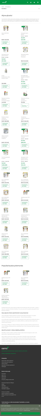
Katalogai (4, 385)
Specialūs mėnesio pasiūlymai (8, 365)
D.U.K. (3, 396)
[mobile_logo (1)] (4, 1)
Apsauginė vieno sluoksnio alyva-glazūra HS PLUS (24, 158)
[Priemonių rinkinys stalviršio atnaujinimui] (25, 93)
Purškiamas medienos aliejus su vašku (25, 118)
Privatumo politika (5, 391)
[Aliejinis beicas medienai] (6, 229)
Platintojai (4, 376)
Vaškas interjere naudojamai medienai (5, 137)
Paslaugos (4, 366)
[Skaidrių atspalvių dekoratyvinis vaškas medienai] (6, 210)
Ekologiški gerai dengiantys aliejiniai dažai (25, 77)
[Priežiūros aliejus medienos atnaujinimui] (6, 112)
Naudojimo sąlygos (6, 388)
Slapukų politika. (27, 410)
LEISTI (20, 413)
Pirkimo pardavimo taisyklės (8, 393)
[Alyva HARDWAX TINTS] (6, 28)
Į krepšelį (24, 105)
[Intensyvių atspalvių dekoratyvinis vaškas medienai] (25, 210)
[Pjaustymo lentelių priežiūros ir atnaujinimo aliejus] (6, 93)
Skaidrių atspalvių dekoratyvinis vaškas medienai (5, 216)
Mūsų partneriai (5, 387)
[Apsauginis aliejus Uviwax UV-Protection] (25, 49)
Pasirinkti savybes (5, 43)
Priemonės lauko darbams (7, 362)
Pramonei (4, 378)
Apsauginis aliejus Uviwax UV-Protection (25, 55)
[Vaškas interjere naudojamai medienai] (6, 131)
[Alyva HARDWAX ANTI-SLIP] (25, 246)
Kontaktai (4, 373)
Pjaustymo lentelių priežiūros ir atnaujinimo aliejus (6, 99)
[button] (39, 405)
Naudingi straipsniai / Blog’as (8, 382)
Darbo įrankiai (4, 363)
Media (3, 384)
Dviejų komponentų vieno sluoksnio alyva (6, 77)
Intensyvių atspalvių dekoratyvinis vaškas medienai (25, 216)
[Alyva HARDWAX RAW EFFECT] (6, 192)
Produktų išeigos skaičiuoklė (8, 379)
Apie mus (4, 375)
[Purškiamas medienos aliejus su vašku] (25, 112)
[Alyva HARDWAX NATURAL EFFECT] (25, 175)
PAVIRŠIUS (4, 8)
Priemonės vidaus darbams (7, 360)
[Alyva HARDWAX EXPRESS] (6, 246)
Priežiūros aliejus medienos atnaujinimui (5, 118)
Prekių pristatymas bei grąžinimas (9, 394)
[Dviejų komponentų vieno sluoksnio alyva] (6, 71)
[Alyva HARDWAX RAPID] (25, 229)
